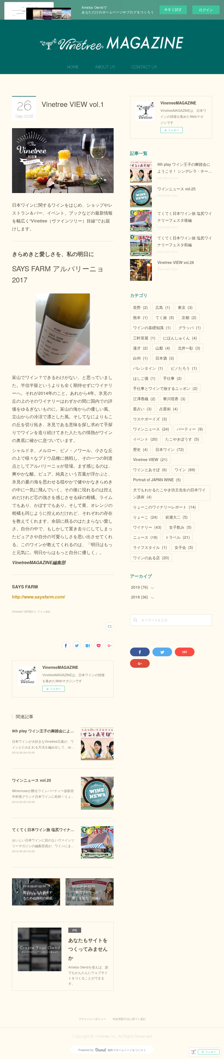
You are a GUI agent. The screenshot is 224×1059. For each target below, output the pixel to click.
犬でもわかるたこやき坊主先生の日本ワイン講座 (169, 493)
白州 (140, 358)
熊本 (140, 317)
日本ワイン (169, 449)
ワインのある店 (151, 557)
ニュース (145, 537)
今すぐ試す (173, 9)
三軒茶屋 (144, 338)
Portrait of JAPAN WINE (157, 479)
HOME (73, 67)
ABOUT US (105, 67)
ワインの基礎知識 (152, 327)
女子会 (184, 547)
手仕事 (172, 378)
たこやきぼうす (182, 439)
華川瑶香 (174, 398)
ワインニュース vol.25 (31, 780)
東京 (185, 307)
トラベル (177, 537)
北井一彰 (189, 348)
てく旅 (164, 317)
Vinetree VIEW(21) (24, 611)
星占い (142, 408)
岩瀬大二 (176, 517)
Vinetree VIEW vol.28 (175, 262)
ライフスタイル (150, 547)
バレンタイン (148, 368)
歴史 (140, 449)
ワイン (185, 469)
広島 (162, 307)
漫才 (140, 348)
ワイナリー (147, 527)
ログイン (206, 9)
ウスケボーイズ (150, 419)
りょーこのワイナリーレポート (164, 507)
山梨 (162, 348)
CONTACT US (144, 67)
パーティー (190, 429)
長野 (140, 307)
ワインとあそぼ (150, 469)
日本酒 (164, 358)
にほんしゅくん (180, 338)
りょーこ (145, 517)
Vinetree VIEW (150, 459)
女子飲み (180, 527)
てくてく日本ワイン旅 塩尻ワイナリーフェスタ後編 (56, 829)
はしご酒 (144, 378)
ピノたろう (184, 368)
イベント (145, 439)
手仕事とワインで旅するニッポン (165, 388)
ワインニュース (151, 429)
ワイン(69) (43, 611)
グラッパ (189, 327)
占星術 (168, 408)
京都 (189, 317)
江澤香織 (144, 398)
